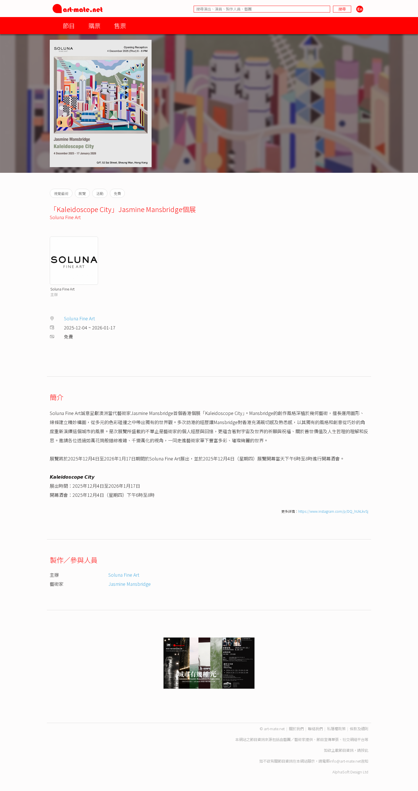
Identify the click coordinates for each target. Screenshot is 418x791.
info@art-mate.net (345, 761)
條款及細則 (359, 728)
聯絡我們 (315, 728)
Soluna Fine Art (65, 217)
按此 (364, 750)
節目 (69, 25)
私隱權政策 (336, 728)
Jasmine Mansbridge (129, 583)
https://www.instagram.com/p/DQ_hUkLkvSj (333, 511)
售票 (120, 25)
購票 (94, 25)
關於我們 (296, 728)
